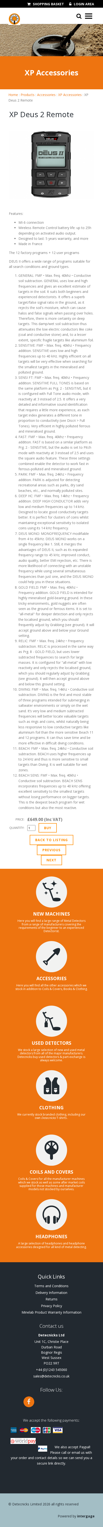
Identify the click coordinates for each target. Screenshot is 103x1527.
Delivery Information (51, 1292)
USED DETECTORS (51, 1043)
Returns (51, 1299)
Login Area (84, 4)
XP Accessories (70, 94)
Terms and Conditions (51, 1286)
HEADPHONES (51, 1236)
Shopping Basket (48, 4)
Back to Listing (51, 840)
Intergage (86, 1516)
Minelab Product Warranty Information (51, 1312)
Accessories (46, 94)
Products (27, 94)
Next (51, 860)
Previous (51, 850)
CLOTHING (51, 1108)
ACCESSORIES (51, 978)
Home (13, 94)
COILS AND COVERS (51, 1172)
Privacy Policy (51, 1306)
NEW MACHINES (51, 914)
